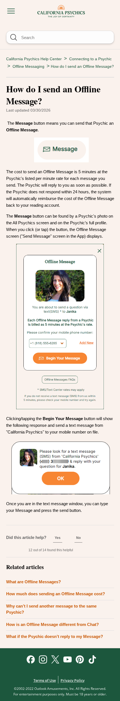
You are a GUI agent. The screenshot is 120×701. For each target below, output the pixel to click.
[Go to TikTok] (92, 659)
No (78, 538)
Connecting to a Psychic (90, 59)
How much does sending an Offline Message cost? (55, 593)
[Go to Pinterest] (80, 659)
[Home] (61, 10)
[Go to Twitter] (55, 659)
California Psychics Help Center (34, 59)
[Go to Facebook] (31, 659)
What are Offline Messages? (33, 581)
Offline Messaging (28, 66)
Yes (58, 538)
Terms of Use (44, 680)
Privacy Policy (73, 680)
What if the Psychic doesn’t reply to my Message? (54, 636)
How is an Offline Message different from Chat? (52, 624)
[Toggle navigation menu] (11, 11)
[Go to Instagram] (43, 659)
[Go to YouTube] (67, 659)
